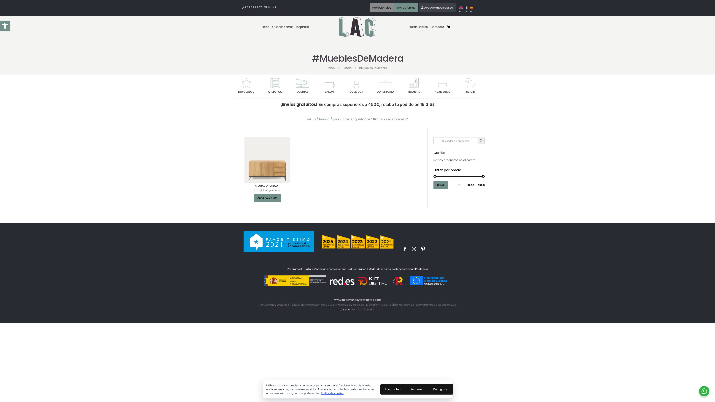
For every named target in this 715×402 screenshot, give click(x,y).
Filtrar (440, 185)
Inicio (331, 68)
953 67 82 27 (253, 7)
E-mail (271, 7)
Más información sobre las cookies (390, 305)
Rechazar (417, 389)
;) (373, 309)
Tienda (347, 68)
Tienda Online (406, 7)
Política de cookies (332, 393)
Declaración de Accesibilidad (436, 305)
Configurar (440, 389)
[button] (5, 26)
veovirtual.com (362, 309)
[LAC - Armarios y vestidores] (357, 27)
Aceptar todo (393, 389)
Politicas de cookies (350, 305)
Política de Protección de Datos (312, 305)
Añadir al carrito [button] (267, 198)
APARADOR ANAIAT (267, 186)
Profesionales (381, 7)
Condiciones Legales (273, 305)
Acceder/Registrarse (438, 7)
